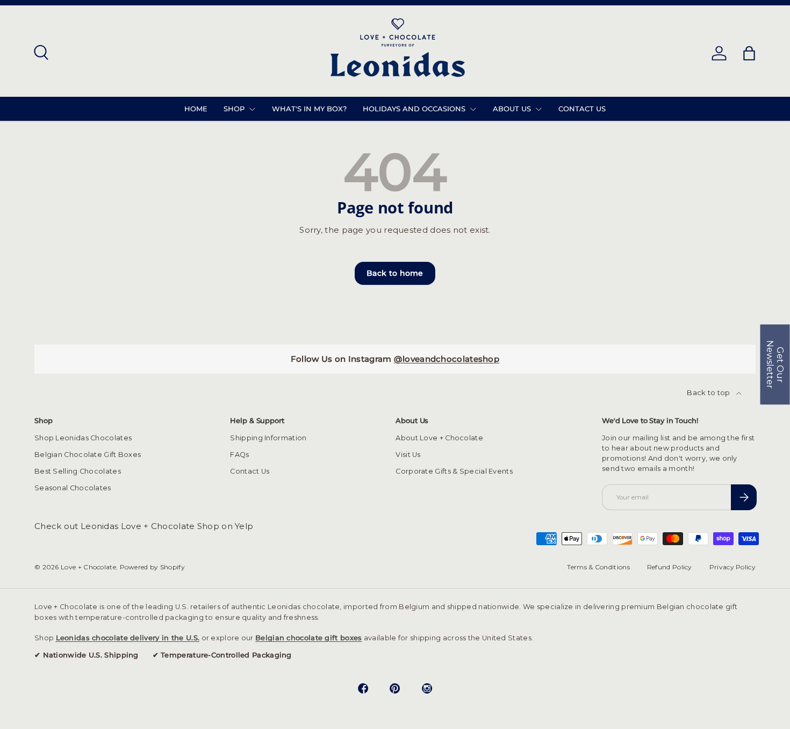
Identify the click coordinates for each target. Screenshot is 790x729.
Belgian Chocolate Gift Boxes (87, 455)
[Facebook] (363, 690)
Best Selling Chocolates (77, 471)
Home (195, 109)
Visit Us (408, 455)
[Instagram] (427, 690)
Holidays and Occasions (414, 109)
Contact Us (582, 109)
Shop (234, 109)
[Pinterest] (395, 690)
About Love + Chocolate (439, 438)
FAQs (239, 455)
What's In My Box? (309, 109)
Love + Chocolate (88, 567)
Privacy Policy (732, 567)
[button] (775, 364)
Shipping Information (268, 438)
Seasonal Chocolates (72, 488)
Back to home (395, 273)
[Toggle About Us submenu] (538, 109)
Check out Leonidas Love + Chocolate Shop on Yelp (143, 526)
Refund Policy (669, 567)
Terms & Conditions (598, 567)
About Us (512, 109)
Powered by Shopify (152, 567)
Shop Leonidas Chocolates (83, 438)
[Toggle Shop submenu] (252, 109)
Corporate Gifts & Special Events (454, 471)
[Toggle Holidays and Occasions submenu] (472, 109)
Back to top (709, 392)
